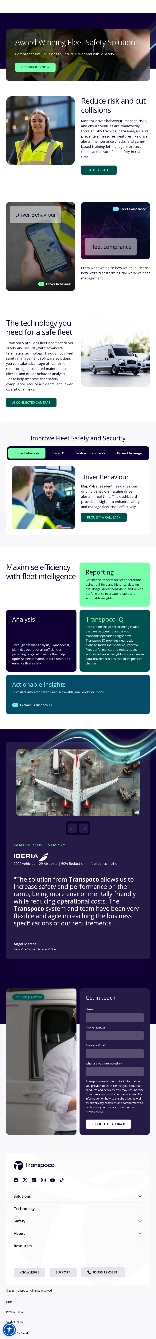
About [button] (19, 1233)
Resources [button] (23, 1245)
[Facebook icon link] (16, 1180)
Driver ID (58, 453)
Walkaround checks (90, 453)
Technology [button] (24, 1208)
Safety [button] (19, 1221)
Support (63, 1272)
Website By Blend (17, 1333)
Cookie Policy (14, 1321)
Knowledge (29, 1272)
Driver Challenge (129, 453)
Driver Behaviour (26, 453)
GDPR (10, 1302)
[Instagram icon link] (43, 1180)
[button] (72, 828)
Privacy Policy (14, 1311)
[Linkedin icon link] (34, 1180)
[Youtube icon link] (52, 1180)
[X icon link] (25, 1180)
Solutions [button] (22, 1196)
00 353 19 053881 (106, 1272)
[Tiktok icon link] (61, 1180)
